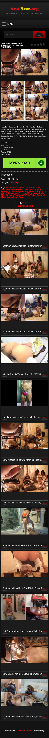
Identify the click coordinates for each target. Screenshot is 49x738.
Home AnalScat (11, 731)
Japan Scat (12, 197)
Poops (21, 197)
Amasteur (5, 191)
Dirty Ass (40, 187)
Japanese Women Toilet (12, 189)
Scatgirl (14, 193)
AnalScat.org (39, 731)
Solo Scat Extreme (32, 189)
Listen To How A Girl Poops (23, 191)
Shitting (14, 183)
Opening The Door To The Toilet (21, 195)
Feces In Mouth (26, 193)
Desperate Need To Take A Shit (20, 187)
